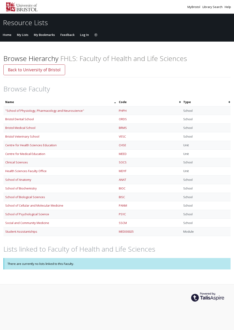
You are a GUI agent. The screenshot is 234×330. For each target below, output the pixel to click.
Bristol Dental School (19, 119)
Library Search (212, 7)
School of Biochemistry (21, 188)
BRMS (123, 128)
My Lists (22, 35)
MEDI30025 (126, 231)
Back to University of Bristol (34, 69)
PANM (123, 205)
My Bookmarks (44, 35)
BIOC (122, 188)
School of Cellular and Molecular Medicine (34, 205)
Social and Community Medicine (27, 223)
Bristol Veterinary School (22, 136)
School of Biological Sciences (25, 197)
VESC (122, 136)
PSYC (122, 214)
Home (7, 35)
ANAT (122, 180)
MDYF (122, 171)
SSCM (123, 223)
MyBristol (194, 7)
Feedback (67, 35)
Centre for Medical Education (25, 154)
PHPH (123, 111)
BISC (122, 197)
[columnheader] (60, 102)
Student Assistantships (21, 231)
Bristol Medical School (20, 128)
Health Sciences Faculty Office (26, 171)
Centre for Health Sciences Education (31, 145)
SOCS (123, 162)
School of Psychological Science (27, 214)
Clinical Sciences (16, 162)
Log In (84, 35)
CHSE (122, 145)
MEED (123, 154)
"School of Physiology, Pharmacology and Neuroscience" (44, 111)
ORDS (123, 119)
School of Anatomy (18, 180)
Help (228, 7)
